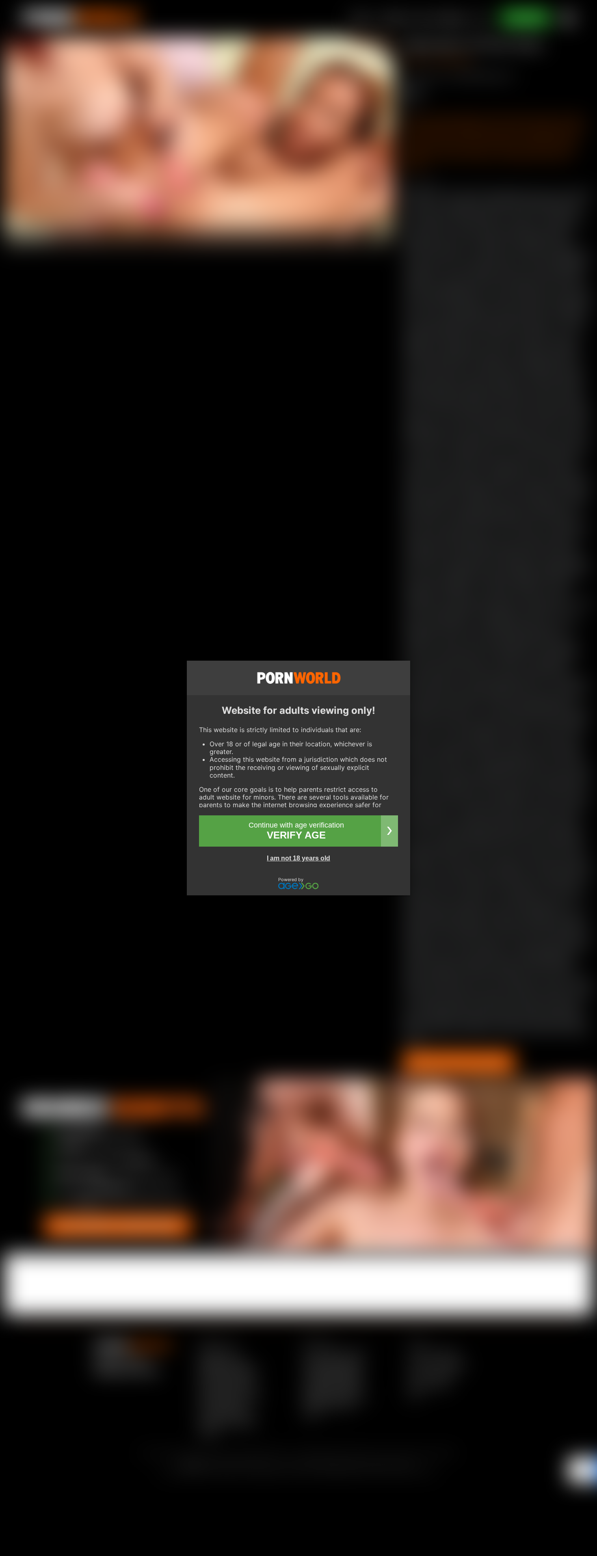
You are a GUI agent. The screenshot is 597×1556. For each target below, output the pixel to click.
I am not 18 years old (298, 858)
